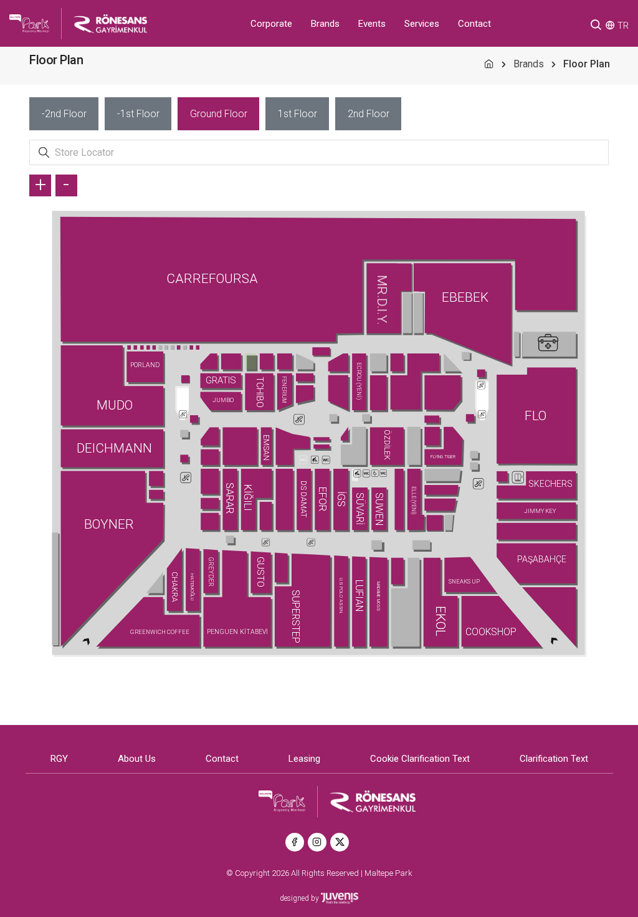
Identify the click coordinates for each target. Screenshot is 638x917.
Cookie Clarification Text (420, 758)
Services (421, 23)
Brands (325, 23)
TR (623, 25)
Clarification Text (554, 758)
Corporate (271, 23)
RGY (59, 758)
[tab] (63, 113)
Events (372, 23)
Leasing (304, 758)
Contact (474, 23)
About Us (137, 758)
